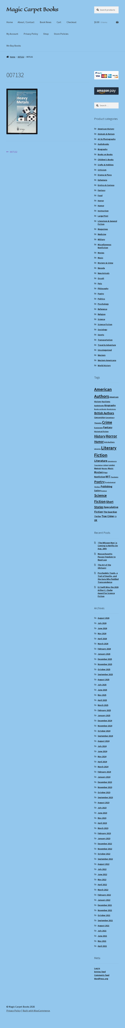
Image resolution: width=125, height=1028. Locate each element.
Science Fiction (105, 324)
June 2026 (102, 628)
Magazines (103, 229)
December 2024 (105, 720)
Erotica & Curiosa (106, 185)
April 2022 (102, 884)
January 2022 (104, 900)
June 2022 (102, 874)
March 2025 (103, 705)
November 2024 (105, 725)
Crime (107, 422)
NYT (108, 476)
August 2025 (103, 679)
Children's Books (106, 159)
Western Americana (107, 360)
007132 (21, 56)
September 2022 (105, 859)
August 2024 (103, 741)
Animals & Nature (106, 134)
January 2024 (104, 777)
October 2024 (104, 731)
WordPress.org (101, 978)
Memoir (97, 468)
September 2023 (105, 797)
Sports (101, 334)
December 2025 (105, 659)
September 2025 (105, 674)
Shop (46, 33)
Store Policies (61, 33)
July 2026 (102, 623)
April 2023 (102, 823)
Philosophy (103, 288)
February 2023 (104, 833)
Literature (100, 461)
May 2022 (102, 879)
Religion (101, 314)
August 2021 (103, 925)
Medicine (102, 234)
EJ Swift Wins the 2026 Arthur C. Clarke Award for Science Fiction (108, 591)
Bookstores (111, 409)
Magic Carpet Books (32, 9)
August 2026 (103, 618)
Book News (45, 22)
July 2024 (102, 746)
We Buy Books (13, 45)
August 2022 (103, 864)
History (99, 436)
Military (101, 239)
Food (100, 195)
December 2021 (105, 905)
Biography (102, 149)
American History (106, 128)
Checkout (72, 22)
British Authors (104, 413)
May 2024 (102, 756)
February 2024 (104, 771)
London (112, 465)
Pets (100, 283)
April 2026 (102, 638)
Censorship (99, 417)
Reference (102, 309)
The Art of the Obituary (104, 566)
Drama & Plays (105, 174)
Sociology (102, 329)
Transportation (105, 339)
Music (100, 257)
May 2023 (102, 818)
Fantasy (101, 190)
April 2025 (102, 700)
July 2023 (102, 807)
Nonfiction (99, 476)
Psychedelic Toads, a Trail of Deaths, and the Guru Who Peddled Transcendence (108, 577)
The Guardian (110, 511)
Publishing (106, 486)
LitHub (105, 465)
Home (9, 22)
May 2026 (102, 633)
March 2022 (103, 889)
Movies (101, 252)
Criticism (102, 169)
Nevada (101, 268)
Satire (97, 490)
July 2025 (102, 684)
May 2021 (102, 941)
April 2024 (102, 761)
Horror (101, 200)
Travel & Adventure (107, 345)
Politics (101, 298)
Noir (105, 472)
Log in (97, 968)
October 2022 (104, 853)
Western (101, 355)
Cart (59, 22)
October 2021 (104, 915)
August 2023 (103, 802)
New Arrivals (103, 273)
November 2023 (105, 787)
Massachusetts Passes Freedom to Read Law (107, 556)
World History (104, 365)
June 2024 (102, 751)
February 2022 (104, 894)
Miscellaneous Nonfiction (104, 246)
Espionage (98, 428)
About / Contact (26, 22)
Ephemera (102, 180)
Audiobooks (103, 144)
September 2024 (105, 736)
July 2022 (102, 869)
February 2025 (104, 710)
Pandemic (114, 477)
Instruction (103, 210)
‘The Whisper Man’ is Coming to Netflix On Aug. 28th (108, 545)
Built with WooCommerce (36, 1010)
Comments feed (101, 975)
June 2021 (102, 936)
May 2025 (102, 695)
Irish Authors (109, 442)
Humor (101, 205)
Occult (101, 278)
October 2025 (104, 669)
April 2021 (102, 946)
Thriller (97, 516)
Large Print (103, 216)
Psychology (103, 304)
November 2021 (105, 910)
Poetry (101, 293)
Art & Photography (107, 139)
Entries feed (100, 971)
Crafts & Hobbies (106, 164)
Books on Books (105, 154)
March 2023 (103, 828)
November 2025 (105, 664)
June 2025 (102, 689)
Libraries (97, 449)
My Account (12, 33)
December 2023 (105, 782)
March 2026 (103, 643)
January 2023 (104, 838)
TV (115, 516)
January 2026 (104, 654)
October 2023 (104, 792)
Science (101, 319)
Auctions (106, 401)
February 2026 (104, 648)
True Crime (108, 516)
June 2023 (102, 812)
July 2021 (102, 930)
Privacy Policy (31, 33)
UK (95, 520)
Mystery (99, 472)
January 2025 (104, 715)
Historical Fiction (101, 431)
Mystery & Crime (105, 263)
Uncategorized (105, 350)
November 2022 (105, 848)
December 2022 (105, 843)
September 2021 (105, 920)
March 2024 (103, 766)
